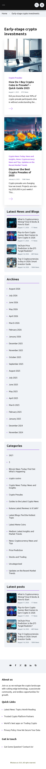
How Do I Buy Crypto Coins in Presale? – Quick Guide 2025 (21, 85)
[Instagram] (25, 665)
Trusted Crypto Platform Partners (19, 716)
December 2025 (16, 343)
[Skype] (35, 665)
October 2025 (15, 357)
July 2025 (13, 378)
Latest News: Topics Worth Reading (20, 709)
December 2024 (16, 426)
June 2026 (13, 302)
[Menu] (42, 5)
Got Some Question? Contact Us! (18, 747)
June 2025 (13, 384)
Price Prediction (16, 550)
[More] (11, 108)
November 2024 (16, 432)
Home (4, 13)
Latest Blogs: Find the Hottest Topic (22, 516)
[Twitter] (20, 665)
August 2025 (14, 371)
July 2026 (13, 295)
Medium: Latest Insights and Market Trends (21, 532)
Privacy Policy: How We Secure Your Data (22, 730)
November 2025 (16, 350)
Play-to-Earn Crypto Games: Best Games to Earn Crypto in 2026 (28, 235)
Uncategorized (15, 564)
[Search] (36, 5)
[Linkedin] (30, 665)
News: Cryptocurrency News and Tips (23, 542)
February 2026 (15, 330)
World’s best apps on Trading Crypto (20, 723)
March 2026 (14, 323)
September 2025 (16, 364)
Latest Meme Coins (17, 524)
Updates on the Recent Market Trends (22, 572)
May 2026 (13, 309)
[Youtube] (10, 665)
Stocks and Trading (17, 557)
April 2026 (13, 316)
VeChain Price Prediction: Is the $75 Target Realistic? (27, 248)
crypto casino (15, 478)
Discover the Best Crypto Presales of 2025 (20, 172)
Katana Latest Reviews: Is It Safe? (23, 508)
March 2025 (14, 405)
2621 (11, 455)
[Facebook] (15, 665)
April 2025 (13, 398)
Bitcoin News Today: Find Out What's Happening (22, 470)
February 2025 (15, 412)
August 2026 (14, 289)
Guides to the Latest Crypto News (24, 501)
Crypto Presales (15, 78)
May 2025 (13, 391)
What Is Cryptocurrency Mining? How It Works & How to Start (28, 222)
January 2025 (15, 419)
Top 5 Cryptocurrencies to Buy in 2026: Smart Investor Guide (28, 261)
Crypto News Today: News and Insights (22, 486)
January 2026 (15, 337)
